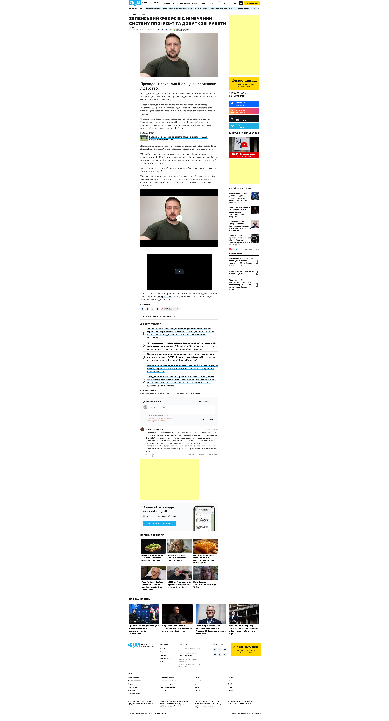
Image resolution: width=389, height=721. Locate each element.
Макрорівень (132, 684)
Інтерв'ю (195, 3)
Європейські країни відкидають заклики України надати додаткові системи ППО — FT (178, 138)
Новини (167, 3)
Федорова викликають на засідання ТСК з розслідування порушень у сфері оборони (239, 212)
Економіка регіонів (134, 693)
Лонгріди (205, 3)
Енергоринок (132, 687)
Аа (241, 3)
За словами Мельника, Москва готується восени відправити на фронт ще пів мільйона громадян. (182, 346)
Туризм (230, 687)
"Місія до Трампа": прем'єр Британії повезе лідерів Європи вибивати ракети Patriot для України (240, 240)
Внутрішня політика (134, 678)
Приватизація (132, 690)
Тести (213, 3)
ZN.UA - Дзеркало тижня (244, 154)
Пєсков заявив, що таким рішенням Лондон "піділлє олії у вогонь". (181, 357)
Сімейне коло (232, 684)
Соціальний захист (167, 678)
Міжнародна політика (135, 681)
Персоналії (164, 690)
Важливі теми (135, 8)
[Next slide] (258, 8)
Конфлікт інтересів (167, 684)
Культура (197, 690)
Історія (230, 681)
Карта (162, 661)
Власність (231, 690)
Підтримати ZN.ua (252, 3)
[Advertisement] (169, 479)
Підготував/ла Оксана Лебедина (156, 316)
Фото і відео (185, 3)
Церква (197, 687)
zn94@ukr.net (182, 661)
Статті (175, 3)
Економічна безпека (168, 687)
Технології (197, 681)
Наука (196, 678)
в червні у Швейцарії (174, 128)
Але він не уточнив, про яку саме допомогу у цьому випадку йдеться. (182, 368)
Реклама (163, 655)
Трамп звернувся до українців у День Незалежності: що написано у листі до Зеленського (238, 198)
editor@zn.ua (182, 666)
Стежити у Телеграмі (161, 523)
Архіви (162, 649)
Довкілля (197, 684)
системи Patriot (190, 107)
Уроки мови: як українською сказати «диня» (241, 272)
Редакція (163, 652)
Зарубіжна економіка (168, 681)
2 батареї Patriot (164, 296)
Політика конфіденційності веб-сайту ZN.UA (246, 714)
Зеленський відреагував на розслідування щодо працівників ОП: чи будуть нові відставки (241, 262)
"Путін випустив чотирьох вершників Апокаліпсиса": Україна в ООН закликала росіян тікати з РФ (240, 226)
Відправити (208, 420)
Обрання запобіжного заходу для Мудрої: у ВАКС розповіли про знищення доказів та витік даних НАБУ (240, 285)
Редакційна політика (167, 658)
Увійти (234, 3)
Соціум (230, 678)
